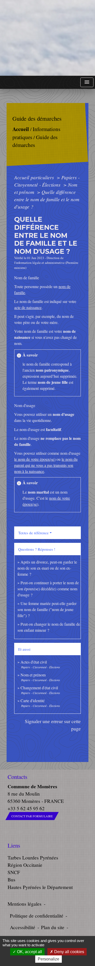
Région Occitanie (25, 865)
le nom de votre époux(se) (34, 459)
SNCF (14, 872)
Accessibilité (22, 927)
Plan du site (52, 927)
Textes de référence (33, 532)
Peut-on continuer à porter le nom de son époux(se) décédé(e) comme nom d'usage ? (48, 588)
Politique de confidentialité (36, 915)
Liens (14, 845)
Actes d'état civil (34, 662)
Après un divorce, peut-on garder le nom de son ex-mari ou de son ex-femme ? (47, 568)
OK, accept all (29, 952)
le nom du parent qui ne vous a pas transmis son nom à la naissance (46, 465)
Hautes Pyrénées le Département (40, 887)
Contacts (17, 776)
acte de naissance (28, 307)
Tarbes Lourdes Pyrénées (33, 857)
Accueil (20, 129)
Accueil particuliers (34, 177)
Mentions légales (25, 904)
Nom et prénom (33, 674)
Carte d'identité (33, 700)
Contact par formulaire (32, 816)
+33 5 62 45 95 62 (26, 808)
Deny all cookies (68, 952)
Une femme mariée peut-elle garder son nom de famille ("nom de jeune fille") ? (47, 609)
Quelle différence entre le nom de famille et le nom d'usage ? (46, 199)
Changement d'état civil (39, 687)
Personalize (48, 959)
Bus (11, 879)
